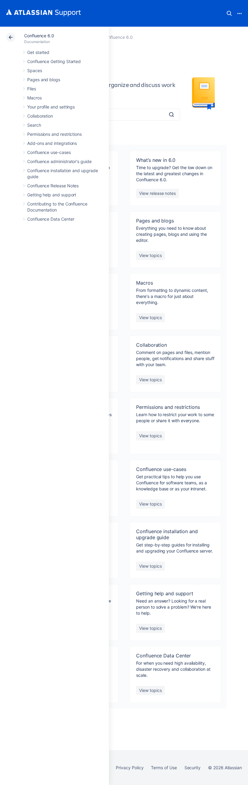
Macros (34, 97)
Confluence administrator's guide (59, 161)
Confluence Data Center (50, 219)
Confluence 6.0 (39, 35)
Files (31, 88)
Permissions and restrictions (54, 134)
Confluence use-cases (49, 152)
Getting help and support (51, 194)
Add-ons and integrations (52, 143)
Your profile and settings (51, 106)
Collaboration (40, 116)
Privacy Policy (129, 767)
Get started (38, 52)
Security (192, 767)
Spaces (34, 70)
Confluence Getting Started (54, 61)
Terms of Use (164, 767)
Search (229, 13)
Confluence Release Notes (53, 185)
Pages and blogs (43, 79)
